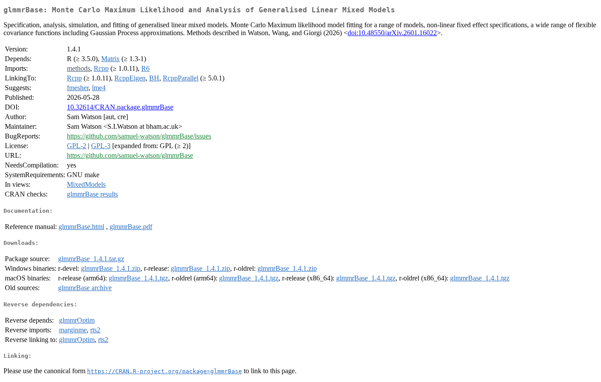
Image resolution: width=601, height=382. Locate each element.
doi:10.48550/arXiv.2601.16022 (392, 32)
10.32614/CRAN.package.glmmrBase (120, 107)
